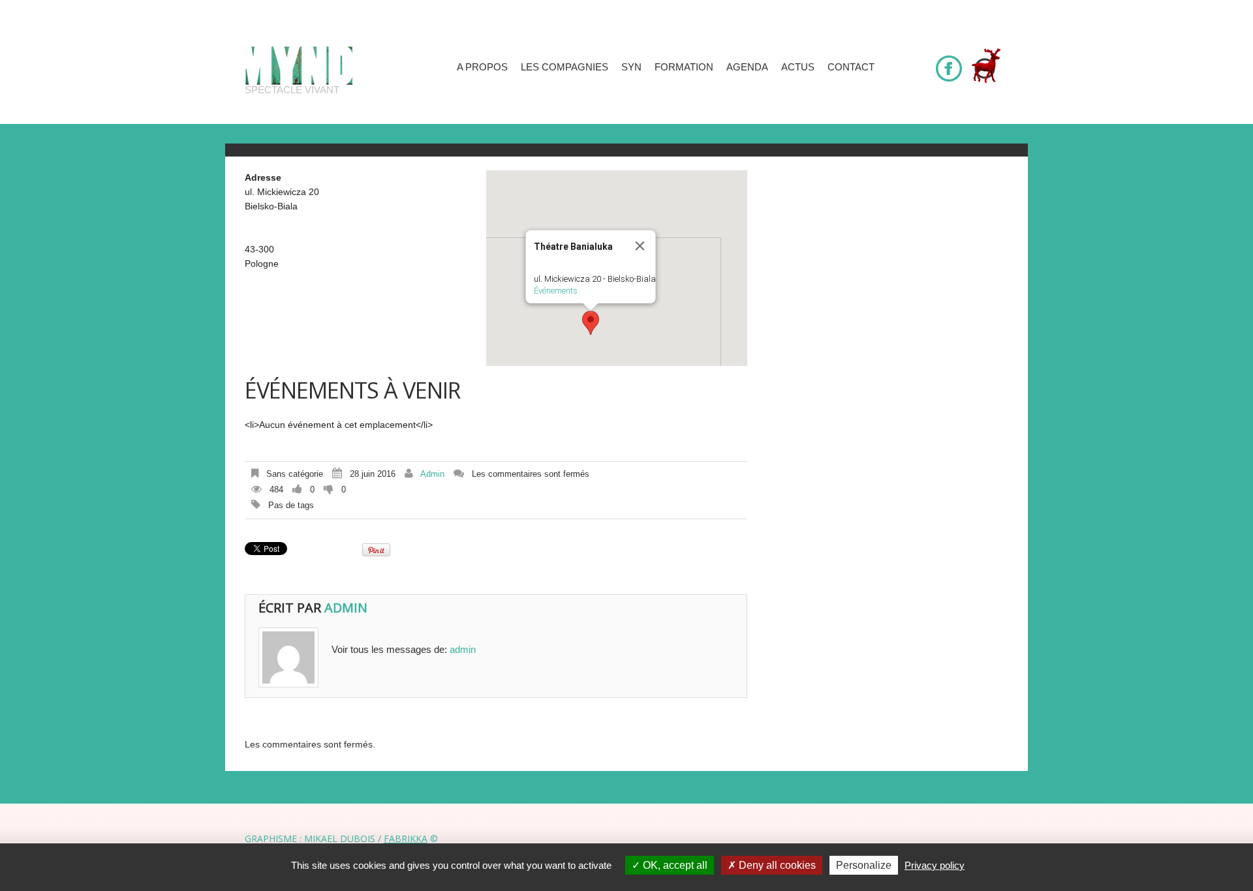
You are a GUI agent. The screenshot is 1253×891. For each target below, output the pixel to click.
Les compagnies (564, 66)
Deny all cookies (776, 865)
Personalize (863, 865)
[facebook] (949, 62)
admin (432, 474)
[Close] (640, 246)
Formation (684, 66)
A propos (482, 66)
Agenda (747, 66)
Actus (797, 66)
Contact (851, 66)
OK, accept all (673, 865)
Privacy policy (935, 865)
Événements (556, 290)
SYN (631, 66)
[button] (590, 322)
